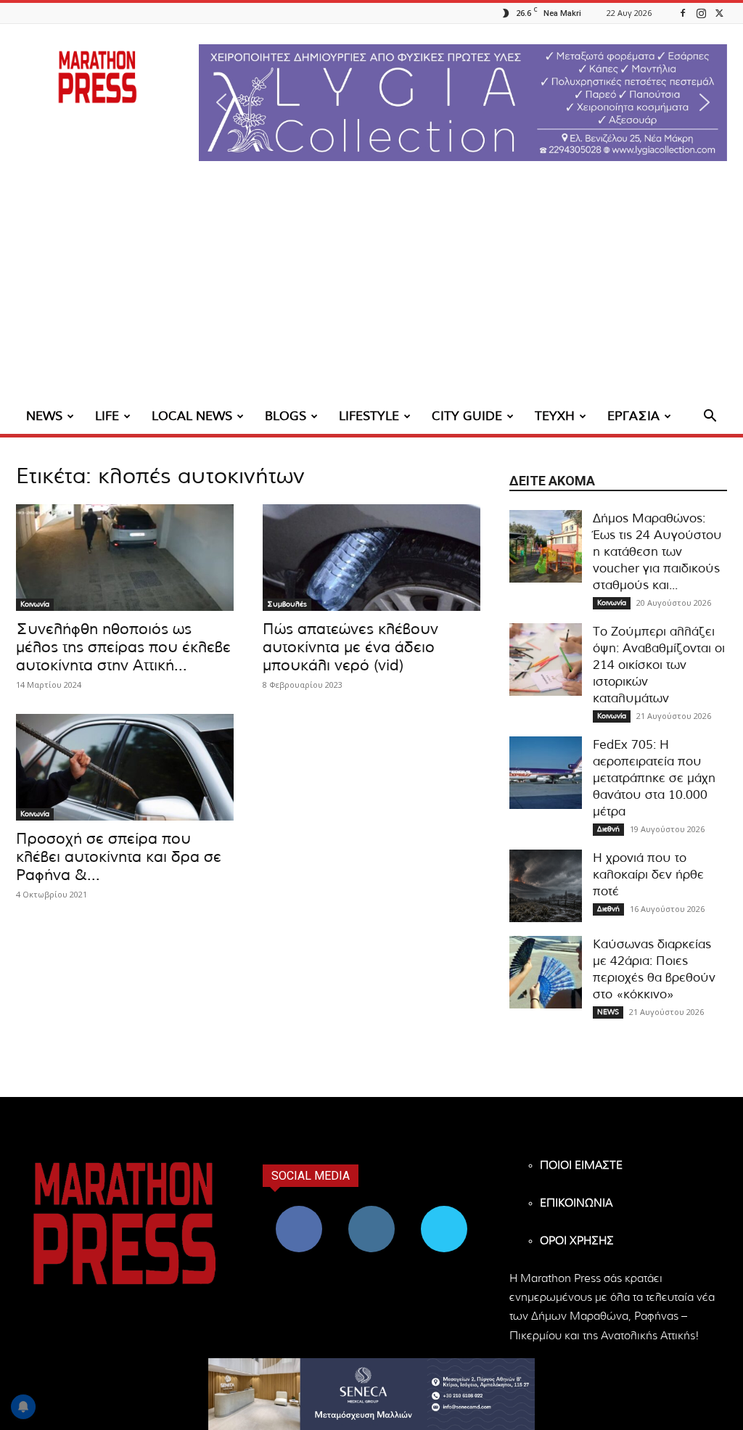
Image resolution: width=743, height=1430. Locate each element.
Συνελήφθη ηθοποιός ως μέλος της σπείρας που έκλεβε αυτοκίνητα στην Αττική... (123, 647)
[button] (463, 102)
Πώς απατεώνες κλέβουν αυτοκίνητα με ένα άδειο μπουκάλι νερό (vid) (350, 647)
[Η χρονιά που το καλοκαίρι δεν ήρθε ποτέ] (545, 886)
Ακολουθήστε (371, 1211)
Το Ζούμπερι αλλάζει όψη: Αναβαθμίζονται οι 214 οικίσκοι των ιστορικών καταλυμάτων (659, 664)
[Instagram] (701, 12)
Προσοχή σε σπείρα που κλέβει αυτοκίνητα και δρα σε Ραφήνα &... (118, 857)
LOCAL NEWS (192, 416)
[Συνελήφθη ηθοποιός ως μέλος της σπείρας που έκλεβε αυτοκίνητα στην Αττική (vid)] (125, 557)
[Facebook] (683, 12)
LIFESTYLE (369, 416)
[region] (463, 102)
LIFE (107, 416)
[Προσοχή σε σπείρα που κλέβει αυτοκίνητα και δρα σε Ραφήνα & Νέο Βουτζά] (125, 767)
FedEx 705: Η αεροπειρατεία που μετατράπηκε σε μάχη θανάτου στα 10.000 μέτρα (654, 778)
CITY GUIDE (467, 416)
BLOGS (285, 416)
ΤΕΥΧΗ (555, 416)
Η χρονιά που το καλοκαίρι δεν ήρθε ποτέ (648, 874)
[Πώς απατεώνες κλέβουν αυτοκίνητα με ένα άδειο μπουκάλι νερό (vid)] (371, 557)
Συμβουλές (287, 604)
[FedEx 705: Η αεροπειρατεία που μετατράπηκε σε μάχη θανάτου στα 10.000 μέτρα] (545, 772)
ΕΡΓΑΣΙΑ (633, 416)
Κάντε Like (299, 1211)
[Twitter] (719, 12)
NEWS (44, 416)
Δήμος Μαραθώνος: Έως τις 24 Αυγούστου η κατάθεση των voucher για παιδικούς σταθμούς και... (657, 551)
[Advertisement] (371, 290)
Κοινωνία (34, 604)
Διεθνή (608, 829)
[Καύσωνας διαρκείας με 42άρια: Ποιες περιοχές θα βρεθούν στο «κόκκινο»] (545, 972)
